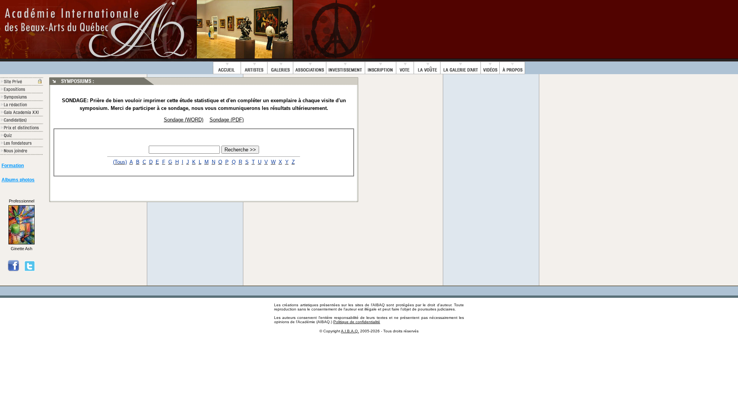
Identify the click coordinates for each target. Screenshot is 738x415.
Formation (13, 165)
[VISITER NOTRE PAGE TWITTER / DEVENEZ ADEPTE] (29, 270)
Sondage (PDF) (226, 120)
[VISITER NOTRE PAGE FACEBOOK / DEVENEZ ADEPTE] (13, 270)
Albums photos (18, 180)
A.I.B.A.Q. (350, 331)
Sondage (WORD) (183, 120)
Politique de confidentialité (356, 322)
